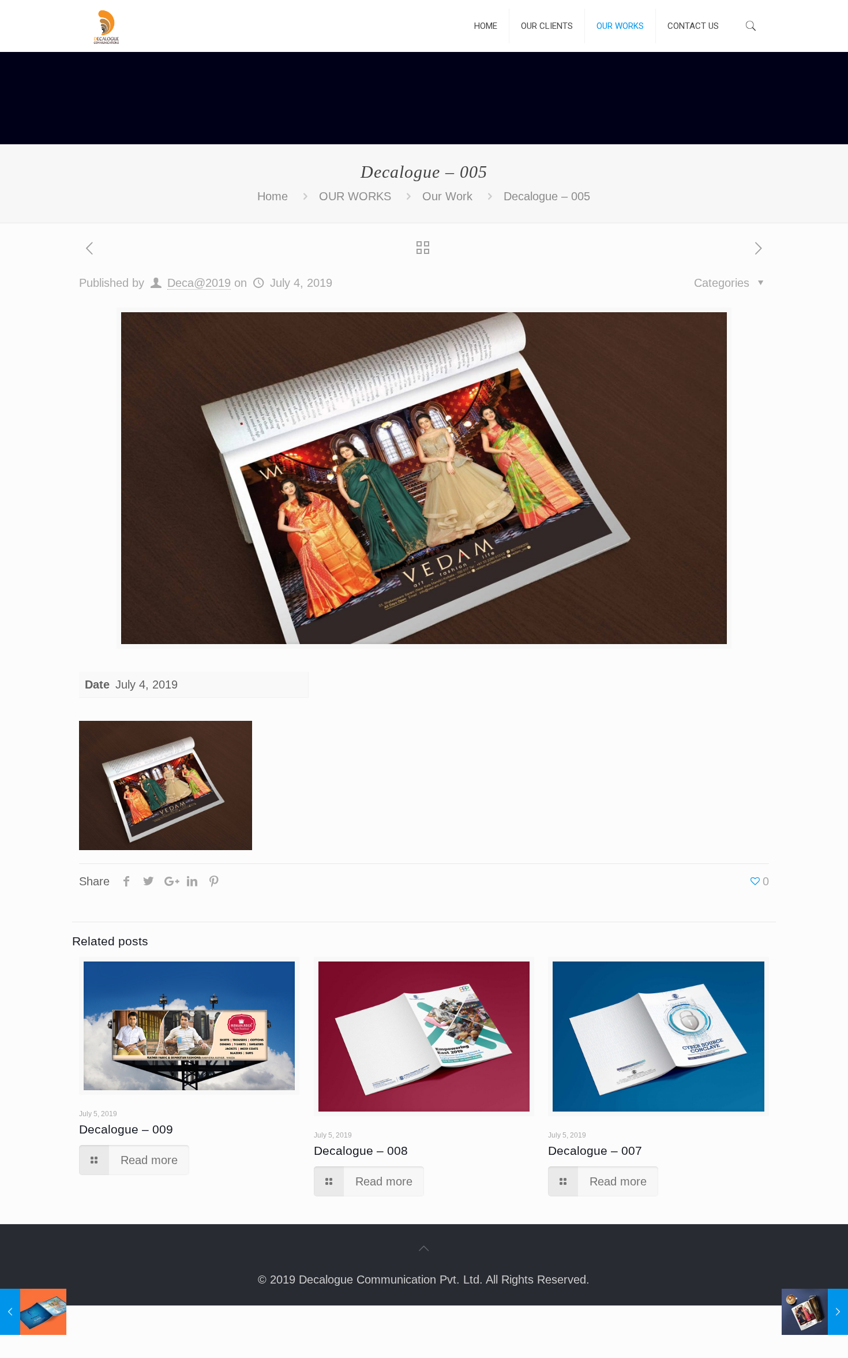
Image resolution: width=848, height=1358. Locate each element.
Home (272, 196)
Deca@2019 (199, 282)
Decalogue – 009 (126, 1129)
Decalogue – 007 (595, 1150)
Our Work (447, 196)
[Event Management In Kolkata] (106, 26)
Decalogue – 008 (361, 1150)
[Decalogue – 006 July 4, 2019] (815, 1312)
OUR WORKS (355, 196)
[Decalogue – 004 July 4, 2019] (33, 1312)
